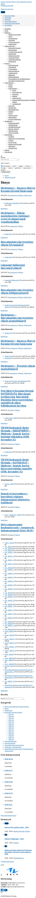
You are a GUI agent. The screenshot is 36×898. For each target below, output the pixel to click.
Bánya (21, 195)
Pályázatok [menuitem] (12, 61)
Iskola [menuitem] (10, 85)
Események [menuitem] (8, 152)
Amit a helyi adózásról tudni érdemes (17, 707)
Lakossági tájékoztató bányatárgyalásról (13, 266)
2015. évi (11, 718)
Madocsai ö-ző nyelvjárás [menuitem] (16, 139)
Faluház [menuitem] (11, 112)
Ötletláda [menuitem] (8, 18)
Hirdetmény (28, 195)
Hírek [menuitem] (6, 31)
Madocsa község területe (22, 831)
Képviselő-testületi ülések (13, 712)
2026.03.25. (9, 793)
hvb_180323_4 (9, 560)
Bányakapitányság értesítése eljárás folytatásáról (17, 243)
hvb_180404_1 (9, 570)
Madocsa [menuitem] (7, 33)
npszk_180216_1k (11, 643)
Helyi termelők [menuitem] (13, 133)
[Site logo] (7, 6)
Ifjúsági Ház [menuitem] (12, 108)
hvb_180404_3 (9, 585)
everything (6, 166)
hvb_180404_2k (10, 581)
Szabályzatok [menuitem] (12, 73)
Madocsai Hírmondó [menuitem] (15, 144)
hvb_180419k (9, 595)
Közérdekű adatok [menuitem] (11, 21)
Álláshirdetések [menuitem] (13, 77)
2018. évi (11, 724)
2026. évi (11, 739)
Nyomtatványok (10, 743)
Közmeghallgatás (11, 741)
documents (27, 168)
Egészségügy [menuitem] (12, 88)
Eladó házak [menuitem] (12, 44)
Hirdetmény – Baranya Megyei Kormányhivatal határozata (18, 342)
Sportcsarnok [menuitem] (12, 115)
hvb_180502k (9, 622)
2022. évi (11, 732)
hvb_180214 (9, 547)
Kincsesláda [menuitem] (8, 135)
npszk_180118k (10, 635)
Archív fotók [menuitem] (12, 142)
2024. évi (11, 735)
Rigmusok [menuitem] (11, 146)
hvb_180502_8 (9, 614)
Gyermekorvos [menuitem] (17, 92)
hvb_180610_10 (10, 681)
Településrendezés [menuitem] (14, 60)
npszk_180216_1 (10, 639)
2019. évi (11, 726)
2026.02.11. (8, 805)
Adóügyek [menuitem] (11, 75)
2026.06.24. (9, 759)
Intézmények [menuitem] (9, 83)
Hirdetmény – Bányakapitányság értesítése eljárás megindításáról (17, 317)
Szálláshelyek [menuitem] (12, 125)
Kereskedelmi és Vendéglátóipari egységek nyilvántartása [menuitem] (19, 80)
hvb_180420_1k (10, 597)
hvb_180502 (9, 604)
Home (7, 175)
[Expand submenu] (11, 33)
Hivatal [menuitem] (7, 63)
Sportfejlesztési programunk (14, 745)
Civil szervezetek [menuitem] (13, 42)
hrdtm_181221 (9, 543)
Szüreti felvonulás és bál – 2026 (17, 827)
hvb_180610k (9, 629)
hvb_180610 (9, 624)
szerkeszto (13, 195)
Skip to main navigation (19, 2)
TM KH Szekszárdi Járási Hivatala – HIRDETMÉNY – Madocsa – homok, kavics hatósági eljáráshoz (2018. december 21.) (16, 433)
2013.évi (11, 714)
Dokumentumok (10, 177)
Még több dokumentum (8, 815)
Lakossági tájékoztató (12, 280)
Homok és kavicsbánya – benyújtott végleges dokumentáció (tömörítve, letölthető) (15, 498)
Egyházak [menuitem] (11, 40)
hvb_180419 (9, 593)
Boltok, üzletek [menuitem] (13, 129)
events (10, 168)
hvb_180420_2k (10, 600)
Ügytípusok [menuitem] (12, 67)
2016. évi (11, 720)
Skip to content (6, 2)
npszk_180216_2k (11, 651)
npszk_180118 (9, 631)
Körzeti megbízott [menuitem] (14, 119)
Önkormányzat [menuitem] (10, 46)
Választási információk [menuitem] (12, 23)
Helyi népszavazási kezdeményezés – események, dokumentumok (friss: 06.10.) (17, 527)
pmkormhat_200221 (11, 418)
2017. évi (11, 722)
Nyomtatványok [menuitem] (13, 71)
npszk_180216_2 (10, 647)
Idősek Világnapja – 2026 (14, 839)
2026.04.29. (9, 782)
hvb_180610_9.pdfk (11, 625)
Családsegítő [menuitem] (16, 104)
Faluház (16, 843)
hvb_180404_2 (9, 577)
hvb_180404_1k (10, 574)
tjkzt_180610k (9, 664)
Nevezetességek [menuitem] (13, 123)
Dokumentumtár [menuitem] (14, 56)
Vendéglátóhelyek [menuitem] (14, 127)
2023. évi (11, 734)
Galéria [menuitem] (7, 150)
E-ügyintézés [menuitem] (12, 69)
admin (12, 410)
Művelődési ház (19, 858)
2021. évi (11, 730)
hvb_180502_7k (10, 610)
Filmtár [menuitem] (10, 140)
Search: (3, 157)
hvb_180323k (9, 568)
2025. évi (11, 737)
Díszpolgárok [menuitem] (12, 38)
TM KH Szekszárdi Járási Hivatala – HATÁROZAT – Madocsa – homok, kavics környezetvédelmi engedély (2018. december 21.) (16, 465)
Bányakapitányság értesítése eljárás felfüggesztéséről (17, 291)
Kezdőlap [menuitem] (8, 29)
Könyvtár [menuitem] (11, 106)
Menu (3, 12)
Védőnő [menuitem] (14, 96)
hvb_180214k (9, 548)
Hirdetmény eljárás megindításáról (16, 381)
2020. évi (11, 728)
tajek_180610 (9, 654)
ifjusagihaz (13, 297)
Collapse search (6, 172)
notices (27, 166)
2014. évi (11, 716)
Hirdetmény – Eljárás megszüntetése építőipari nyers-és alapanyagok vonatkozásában (15, 217)
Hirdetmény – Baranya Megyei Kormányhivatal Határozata (18, 189)
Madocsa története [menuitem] (14, 35)
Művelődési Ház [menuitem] (13, 110)
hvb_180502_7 (9, 606)
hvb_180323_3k (10, 556)
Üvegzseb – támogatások (13, 747)
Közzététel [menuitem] (8, 25)
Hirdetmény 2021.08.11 (12, 203)
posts (14, 166)
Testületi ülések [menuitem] (13, 58)
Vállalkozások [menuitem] (13, 131)
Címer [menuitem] (10, 36)
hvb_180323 (9, 550)
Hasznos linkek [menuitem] (10, 16)
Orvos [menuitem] (14, 90)
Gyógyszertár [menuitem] (16, 98)
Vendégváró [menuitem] (8, 121)
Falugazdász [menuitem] (12, 117)
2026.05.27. (9, 770)
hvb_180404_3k (10, 589)
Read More (4, 209)
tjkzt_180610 (9, 660)
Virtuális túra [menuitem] (12, 148)
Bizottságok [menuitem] (12, 50)
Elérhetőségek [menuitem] (13, 65)
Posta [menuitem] (10, 113)
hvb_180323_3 (9, 552)
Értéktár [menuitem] (11, 137)
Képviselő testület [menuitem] (14, 48)
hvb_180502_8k (10, 618)
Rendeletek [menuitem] (12, 54)
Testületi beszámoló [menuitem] (15, 52)
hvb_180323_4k (10, 564)
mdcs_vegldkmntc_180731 (13, 515)
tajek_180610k (9, 658)
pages (21, 166)
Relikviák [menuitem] (8, 20)
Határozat (8, 358)
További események (7, 861)
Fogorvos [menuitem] (15, 94)
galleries (18, 168)
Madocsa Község (7, 9)
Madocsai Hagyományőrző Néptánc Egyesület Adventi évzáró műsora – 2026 (18, 852)
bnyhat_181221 (10, 484)
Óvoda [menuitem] (10, 87)
